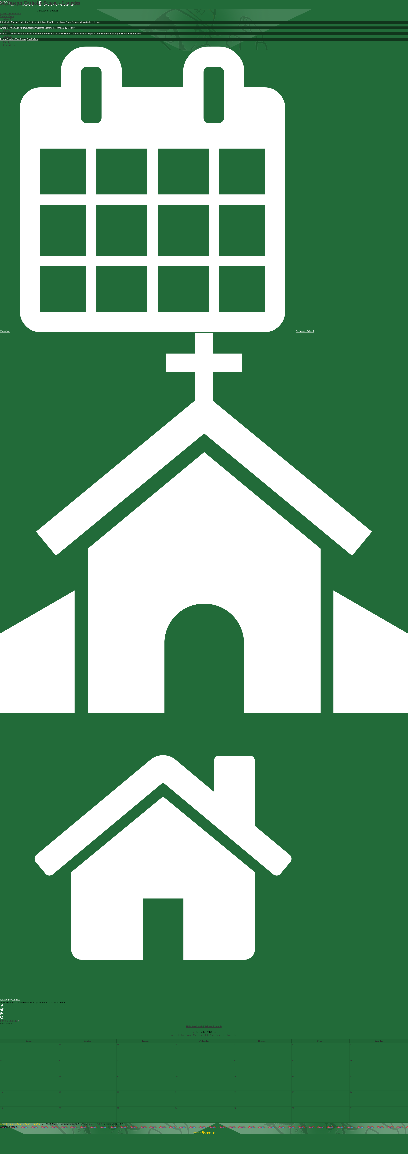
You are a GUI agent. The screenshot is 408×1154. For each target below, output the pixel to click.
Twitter (2, 1010)
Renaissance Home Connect (65, 33)
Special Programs (35, 27)
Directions (60, 22)
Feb (177, 1035)
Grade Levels (7, 27)
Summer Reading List (112, 33)
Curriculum (20, 27)
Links (97, 22)
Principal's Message (10, 22)
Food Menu (32, 39)
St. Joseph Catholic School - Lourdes (40, 3)
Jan (172, 1035)
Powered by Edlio (204, 1132)
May (195, 1035)
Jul (206, 1035)
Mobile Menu (7, 16)
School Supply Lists (90, 33)
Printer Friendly (213, 1026)
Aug (212, 1035)
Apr (189, 1035)
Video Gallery (87, 22)
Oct (223, 1035)
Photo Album (72, 22)
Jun (201, 1035)
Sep (218, 1035)
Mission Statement (29, 22)
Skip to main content (10, 13)
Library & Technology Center (59, 27)
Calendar (5, 331)
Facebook (2, 1006)
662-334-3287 (96, 1124)
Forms (47, 33)
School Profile (47, 22)
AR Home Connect (10, 999)
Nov (229, 1035)
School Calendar (8, 33)
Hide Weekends (194, 1026)
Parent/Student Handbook (30, 33)
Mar (183, 1035)
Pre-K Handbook (132, 33)
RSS (2, 1013)
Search (2, 1017)
